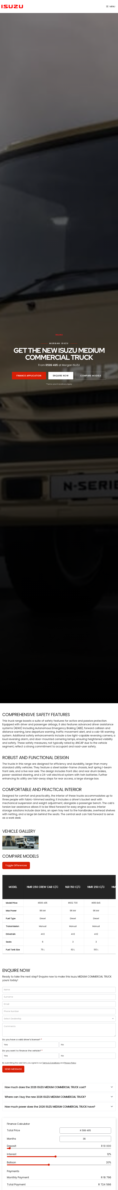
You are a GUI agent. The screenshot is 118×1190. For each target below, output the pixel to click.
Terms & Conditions (51, 1063)
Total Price (13, 1130)
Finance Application (29, 375)
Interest (11, 1154)
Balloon (11, 1162)
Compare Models (90, 375)
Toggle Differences (16, 865)
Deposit (11, 1146)
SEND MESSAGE (13, 1069)
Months (11, 1138)
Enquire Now (61, 375)
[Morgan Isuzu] (12, 6)
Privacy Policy (70, 1063)
